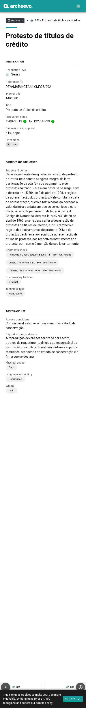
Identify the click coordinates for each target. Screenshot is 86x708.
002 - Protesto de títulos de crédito (57, 20)
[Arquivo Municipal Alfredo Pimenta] (18, 7)
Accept (70, 698)
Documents (14, 20)
